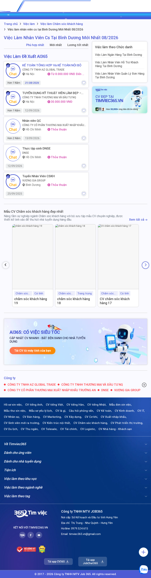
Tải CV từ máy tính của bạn (32, 350)
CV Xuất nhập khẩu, (114, 417)
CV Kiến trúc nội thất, (57, 423)
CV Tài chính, (69, 429)
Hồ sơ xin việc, (13, 404)
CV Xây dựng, (73, 417)
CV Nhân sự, (12, 417)
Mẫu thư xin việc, (15, 410)
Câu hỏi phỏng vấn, (81, 410)
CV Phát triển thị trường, (127, 423)
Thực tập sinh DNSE (36, 148)
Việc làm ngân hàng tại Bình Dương (118, 55)
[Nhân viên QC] (13, 126)
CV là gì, (60, 410)
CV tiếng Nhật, (96, 404)
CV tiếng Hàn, (75, 404)
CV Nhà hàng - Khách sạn (115, 429)
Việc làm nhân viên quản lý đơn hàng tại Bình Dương (119, 75)
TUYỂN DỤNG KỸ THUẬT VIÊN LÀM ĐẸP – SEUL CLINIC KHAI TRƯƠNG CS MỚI (51, 93)
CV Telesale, (49, 429)
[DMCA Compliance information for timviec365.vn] (42, 549)
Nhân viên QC (31, 121)
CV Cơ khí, (91, 417)
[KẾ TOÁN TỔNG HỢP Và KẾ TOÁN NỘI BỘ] (13, 70)
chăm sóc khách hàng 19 (30, 301)
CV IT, (141, 410)
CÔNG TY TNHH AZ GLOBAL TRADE (43, 69)
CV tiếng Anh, (34, 404)
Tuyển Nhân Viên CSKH (38, 176)
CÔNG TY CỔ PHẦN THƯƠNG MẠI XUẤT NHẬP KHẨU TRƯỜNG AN (53, 125)
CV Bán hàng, (31, 417)
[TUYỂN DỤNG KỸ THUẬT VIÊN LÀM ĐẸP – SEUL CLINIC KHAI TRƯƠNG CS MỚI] (13, 98)
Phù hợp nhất (35, 45)
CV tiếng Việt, (55, 404)
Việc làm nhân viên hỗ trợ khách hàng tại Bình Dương (116, 64)
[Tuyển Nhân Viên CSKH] (13, 181)
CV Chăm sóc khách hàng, (90, 423)
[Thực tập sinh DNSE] (13, 154)
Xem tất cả (137, 219)
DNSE (25, 152)
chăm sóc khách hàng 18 (73, 301)
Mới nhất (56, 45)
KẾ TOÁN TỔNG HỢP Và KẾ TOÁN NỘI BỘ (51, 65)
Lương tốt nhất (77, 45)
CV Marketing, (52, 417)
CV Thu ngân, (29, 429)
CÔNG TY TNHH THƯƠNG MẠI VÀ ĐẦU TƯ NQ (49, 97)
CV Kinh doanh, (125, 410)
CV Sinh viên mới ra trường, (22, 423)
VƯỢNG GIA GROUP (33, 180)
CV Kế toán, (104, 410)
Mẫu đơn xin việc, (120, 404)
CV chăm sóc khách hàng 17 (115, 301)
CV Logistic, (88, 429)
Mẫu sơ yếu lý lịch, (41, 410)
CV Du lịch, (11, 429)
